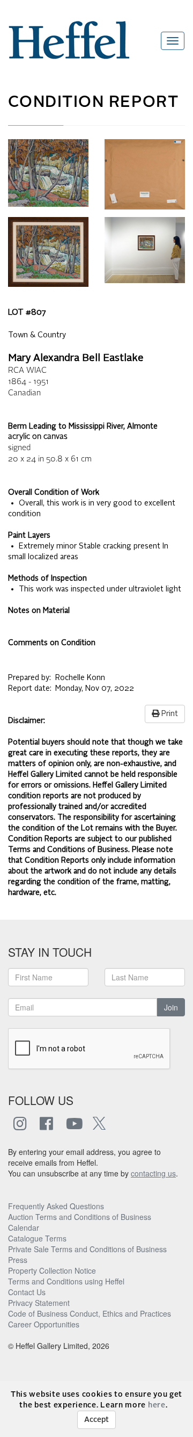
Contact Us (27, 1292)
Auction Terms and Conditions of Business (79, 1216)
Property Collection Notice (52, 1270)
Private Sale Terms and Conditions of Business (87, 1249)
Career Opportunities (43, 1324)
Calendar (23, 1227)
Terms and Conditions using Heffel (66, 1281)
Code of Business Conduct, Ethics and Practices (89, 1313)
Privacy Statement (39, 1302)
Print (168, 714)
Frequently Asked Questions (56, 1206)
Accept (96, 1420)
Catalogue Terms (37, 1238)
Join (171, 1007)
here (157, 1405)
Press (17, 1259)
